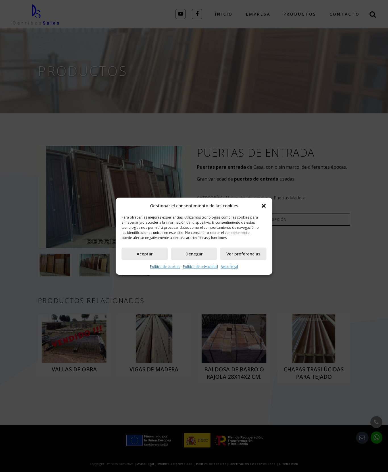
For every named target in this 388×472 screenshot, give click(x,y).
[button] (264, 205)
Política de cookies (165, 266)
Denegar (194, 254)
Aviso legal (229, 266)
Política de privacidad (200, 266)
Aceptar (145, 254)
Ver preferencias (243, 254)
